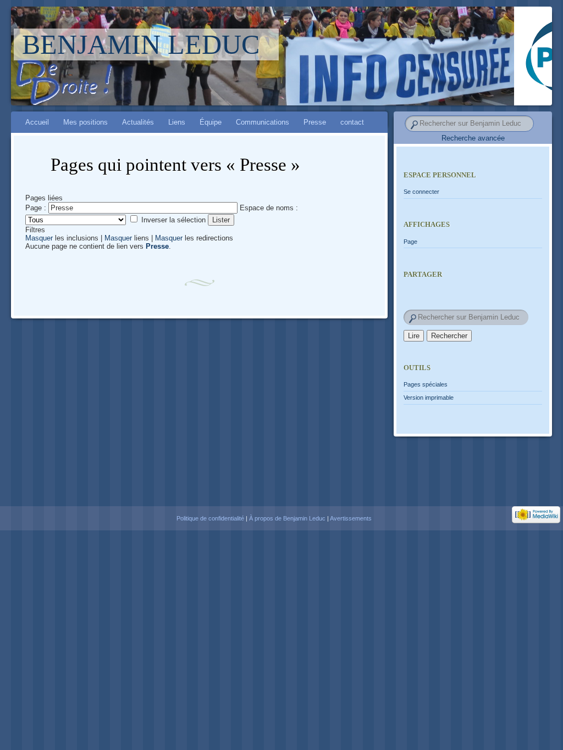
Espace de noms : (269, 208)
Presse (314, 122)
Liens (176, 122)
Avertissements (351, 518)
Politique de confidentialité (210, 518)
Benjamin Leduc (141, 44)
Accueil (37, 122)
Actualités (138, 122)
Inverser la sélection (173, 220)
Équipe (211, 122)
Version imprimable (429, 397)
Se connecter (421, 191)
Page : (35, 208)
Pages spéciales (426, 384)
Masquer (39, 238)
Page (410, 241)
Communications (262, 122)
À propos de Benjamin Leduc (287, 518)
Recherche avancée (473, 138)
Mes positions (85, 122)
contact (352, 122)
